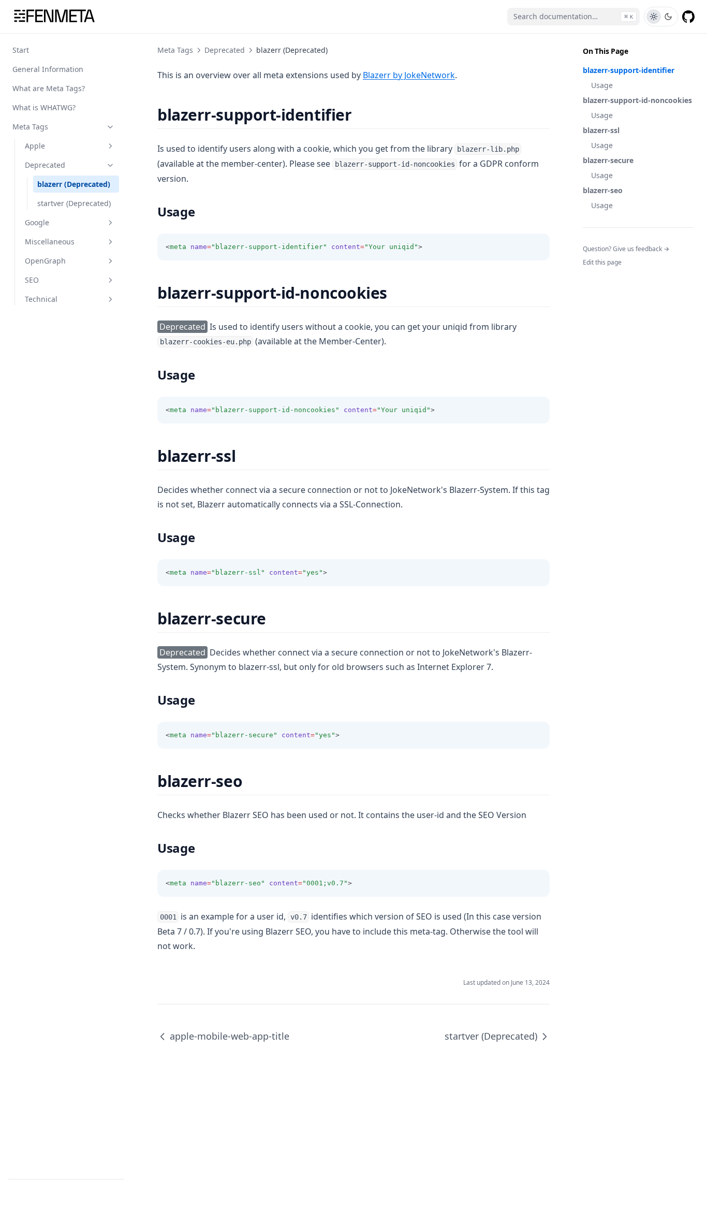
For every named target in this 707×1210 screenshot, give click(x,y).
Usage (602, 85)
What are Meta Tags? (48, 88)
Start (20, 50)
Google (37, 222)
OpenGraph (45, 261)
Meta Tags (30, 127)
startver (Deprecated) (74, 203)
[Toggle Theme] (661, 16)
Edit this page (602, 262)
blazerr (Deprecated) (73, 184)
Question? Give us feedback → (626, 248)
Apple (35, 146)
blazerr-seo (603, 190)
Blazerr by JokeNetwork (409, 75)
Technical (41, 299)
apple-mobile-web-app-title (229, 1036)
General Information (47, 69)
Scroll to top (600, 275)
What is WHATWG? (44, 107)
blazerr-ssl (601, 130)
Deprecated (45, 165)
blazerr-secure (608, 160)
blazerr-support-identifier (628, 70)
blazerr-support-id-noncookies (637, 100)
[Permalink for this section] (360, 114)
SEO (32, 280)
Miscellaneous (50, 241)
